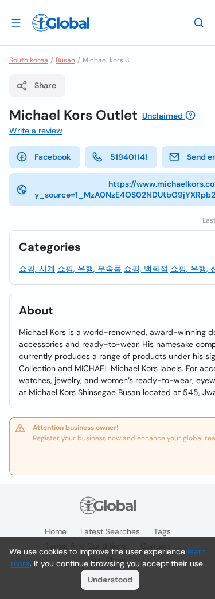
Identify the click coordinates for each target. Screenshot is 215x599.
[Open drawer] (16, 22)
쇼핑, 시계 (37, 268)
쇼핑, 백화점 (146, 268)
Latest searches (110, 531)
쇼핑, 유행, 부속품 (89, 268)
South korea (28, 60)
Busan (65, 60)
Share (45, 85)
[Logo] (60, 22)
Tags (162, 531)
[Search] (198, 22)
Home (56, 531)
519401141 (129, 157)
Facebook (52, 157)
